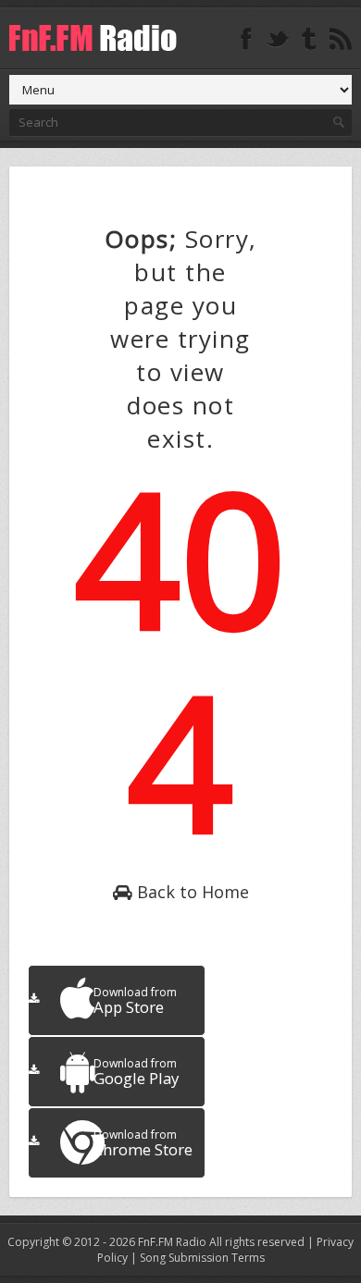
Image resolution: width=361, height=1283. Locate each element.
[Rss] (341, 39)
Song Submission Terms (202, 1257)
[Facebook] (246, 39)
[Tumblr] (309, 39)
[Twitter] (278, 39)
